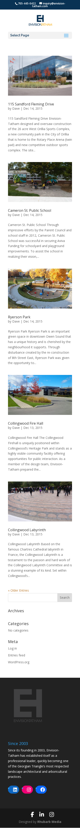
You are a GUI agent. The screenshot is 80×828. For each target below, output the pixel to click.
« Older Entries (18, 590)
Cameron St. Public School (29, 210)
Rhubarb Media (49, 822)
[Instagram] (51, 814)
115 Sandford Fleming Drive (31, 104)
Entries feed (16, 655)
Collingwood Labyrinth (27, 529)
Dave (16, 108)
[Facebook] (32, 814)
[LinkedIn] (41, 814)
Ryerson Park (19, 317)
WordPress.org (18, 662)
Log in (12, 648)
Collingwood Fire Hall (25, 423)
